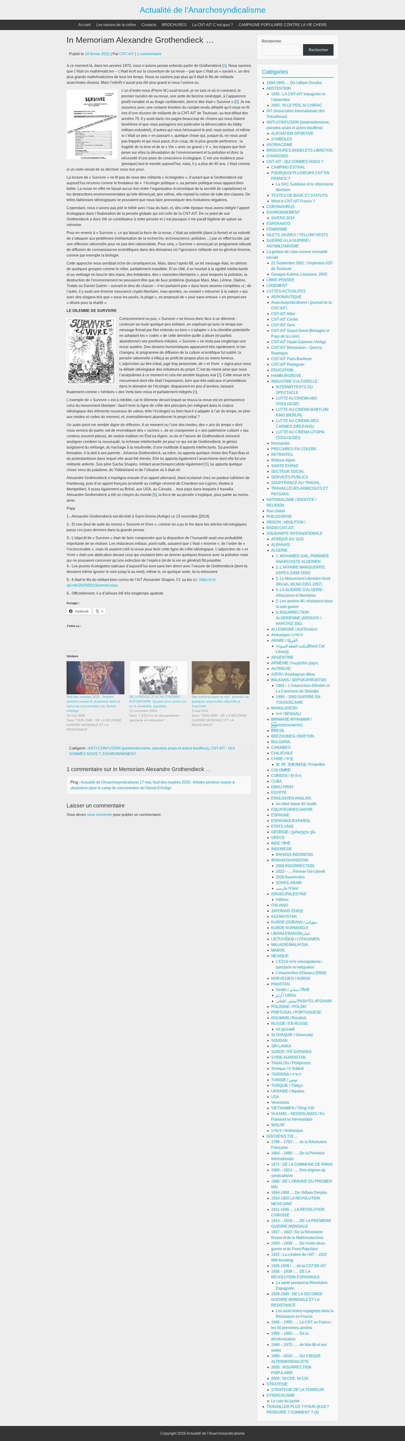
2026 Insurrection (290, 877)
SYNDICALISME (280, 1395)
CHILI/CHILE (282, 753)
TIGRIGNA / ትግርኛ (286, 1074)
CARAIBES (281, 747)
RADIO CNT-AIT (280, 528)
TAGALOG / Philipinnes (291, 1063)
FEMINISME (276, 229)
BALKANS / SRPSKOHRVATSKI (298, 680)
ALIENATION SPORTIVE (292, 133)
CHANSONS (277, 156)
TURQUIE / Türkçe (287, 1085)
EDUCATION (282, 370)
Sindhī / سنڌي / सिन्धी (292, 990)
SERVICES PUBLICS (289, 477)
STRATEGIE (277, 1384)
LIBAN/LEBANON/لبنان (290, 933)
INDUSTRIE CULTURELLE (294, 381)
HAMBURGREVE (286, 376)
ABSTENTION (278, 88)
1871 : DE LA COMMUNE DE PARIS (302, 1164)
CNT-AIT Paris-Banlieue (291, 359)
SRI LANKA (281, 1046)
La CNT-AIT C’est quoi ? (212, 25)
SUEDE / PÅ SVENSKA (291, 1052)
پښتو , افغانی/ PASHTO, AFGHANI (304, 1001)
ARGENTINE (282, 657)
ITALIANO (279, 905)
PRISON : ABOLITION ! (285, 522)
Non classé (275, 511)
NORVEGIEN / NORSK (290, 978)
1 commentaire (149, 54)
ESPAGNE (280, 815)
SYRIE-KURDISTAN (288, 1057)
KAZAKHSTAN (284, 916)
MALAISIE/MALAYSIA (289, 945)
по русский (285, 1029)
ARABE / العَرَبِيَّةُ (284, 640)
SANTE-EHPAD (284, 466)
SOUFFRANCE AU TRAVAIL (295, 483)
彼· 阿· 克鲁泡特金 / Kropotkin (300, 764)
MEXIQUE (280, 956)
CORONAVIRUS (280, 207)
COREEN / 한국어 (286, 776)
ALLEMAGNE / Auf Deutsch (294, 629)
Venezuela (280, 1102)
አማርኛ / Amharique (287, 1131)
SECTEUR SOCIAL (287, 471)
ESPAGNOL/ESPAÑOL (291, 821)
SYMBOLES (281, 139)
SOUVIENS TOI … (282, 1136)
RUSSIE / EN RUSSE (289, 1024)
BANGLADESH (284, 708)
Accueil (84, 25)
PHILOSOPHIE (279, 517)
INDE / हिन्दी (280, 843)
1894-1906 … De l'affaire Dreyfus (294, 83)
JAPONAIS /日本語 (287, 911)
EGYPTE (279, 793)
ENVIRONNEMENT (119, 754)
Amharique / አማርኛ (287, 635)
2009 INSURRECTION (295, 866)
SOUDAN (279, 1040)
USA (275, 1097)
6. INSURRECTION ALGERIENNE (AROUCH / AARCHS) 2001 (298, 618)
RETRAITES (282, 455)
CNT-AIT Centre (284, 319)
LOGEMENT (277, 286)
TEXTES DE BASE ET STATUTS (299, 195)
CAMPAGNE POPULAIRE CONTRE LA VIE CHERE (283, 25)
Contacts (149, 25)
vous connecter (99, 815)
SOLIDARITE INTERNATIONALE (294, 533)
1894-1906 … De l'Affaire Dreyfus (299, 1193)
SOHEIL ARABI (289, 883)
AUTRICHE (281, 669)
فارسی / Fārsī (287, 888)
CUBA (276, 781)
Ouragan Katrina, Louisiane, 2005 (299, 274)
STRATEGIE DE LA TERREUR (297, 1390)
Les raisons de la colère (116, 25)
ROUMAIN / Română (288, 1018)
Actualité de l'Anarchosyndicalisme (203, 9)
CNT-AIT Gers (283, 325)
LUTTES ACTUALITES (286, 291)
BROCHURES (174, 25)
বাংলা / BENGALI (288, 714)
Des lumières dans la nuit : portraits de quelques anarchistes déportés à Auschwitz (220, 701)
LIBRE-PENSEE (280, 280)
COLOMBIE (281, 770)
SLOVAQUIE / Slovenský (292, 1035)
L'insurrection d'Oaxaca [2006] (301, 973)
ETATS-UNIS (282, 826)
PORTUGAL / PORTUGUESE (296, 1012)
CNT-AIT (126, 54)
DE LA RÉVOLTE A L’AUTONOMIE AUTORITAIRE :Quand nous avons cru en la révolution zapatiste (158, 701)
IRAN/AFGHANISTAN (289, 860)
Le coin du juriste (285, 1401)
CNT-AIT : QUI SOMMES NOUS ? (294, 162)
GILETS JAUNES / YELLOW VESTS (297, 235)
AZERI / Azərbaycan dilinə (293, 674)
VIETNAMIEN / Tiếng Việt (292, 1108)
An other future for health (296, 804)
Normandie (280, 443)
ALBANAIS (280, 545)
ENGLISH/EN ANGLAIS (291, 798)
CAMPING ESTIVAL (288, 167)
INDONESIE (281, 849)
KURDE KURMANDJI (289, 928)
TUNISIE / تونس (284, 1080)
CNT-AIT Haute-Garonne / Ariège (298, 342)
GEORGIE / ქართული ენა (293, 832)
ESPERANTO (278, 224)
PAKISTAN (280, 984)
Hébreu (282, 900)
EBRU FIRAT (282, 787)
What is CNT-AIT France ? (293, 201)
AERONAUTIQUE (286, 297)
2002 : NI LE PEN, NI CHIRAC (296, 105)
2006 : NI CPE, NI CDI (289, 1378)
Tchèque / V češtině (287, 1069)
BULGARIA (280, 742)
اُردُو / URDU (286, 995)
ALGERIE (279, 550)
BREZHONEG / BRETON (292, 736)
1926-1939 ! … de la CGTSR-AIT (298, 1266)
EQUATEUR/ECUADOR (291, 809)
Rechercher (271, 41)
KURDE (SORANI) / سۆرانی (294, 922)
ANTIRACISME (279, 145)
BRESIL (278, 731)
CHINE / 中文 (282, 759)
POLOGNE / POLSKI (288, 1007)
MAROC (278, 950)
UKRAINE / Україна (287, 1091)
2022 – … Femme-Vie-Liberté (300, 871)
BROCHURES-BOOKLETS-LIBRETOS (299, 150)
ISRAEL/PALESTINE (289, 894)
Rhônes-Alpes (283, 460)
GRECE (278, 838)
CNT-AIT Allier (283, 314)
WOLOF (278, 1125)
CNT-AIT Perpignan (287, 364)
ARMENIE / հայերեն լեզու (294, 663)
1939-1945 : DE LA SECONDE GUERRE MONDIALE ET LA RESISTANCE (297, 1299)
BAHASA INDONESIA (294, 855)
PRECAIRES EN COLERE (293, 449)
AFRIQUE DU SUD (287, 539)
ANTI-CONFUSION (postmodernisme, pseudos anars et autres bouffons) (148, 748)
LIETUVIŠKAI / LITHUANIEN (295, 939)
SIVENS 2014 (283, 218)
